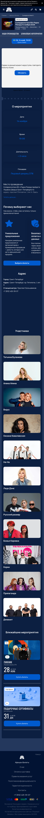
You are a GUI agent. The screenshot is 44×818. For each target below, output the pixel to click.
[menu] (4, 10)
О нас (22, 767)
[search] (36, 10)
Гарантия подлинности (22, 785)
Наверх (38, 754)
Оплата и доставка (22, 771)
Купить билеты (22, 677)
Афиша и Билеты (22, 762)
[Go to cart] (40, 10)
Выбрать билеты (22, 263)
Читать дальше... (10, 197)
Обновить (22, 73)
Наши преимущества (10, 33)
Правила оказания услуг (22, 776)
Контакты (22, 790)
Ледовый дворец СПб (21, 27)
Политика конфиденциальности (22, 781)
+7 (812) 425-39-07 (10, 291)
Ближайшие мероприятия (31, 33)
